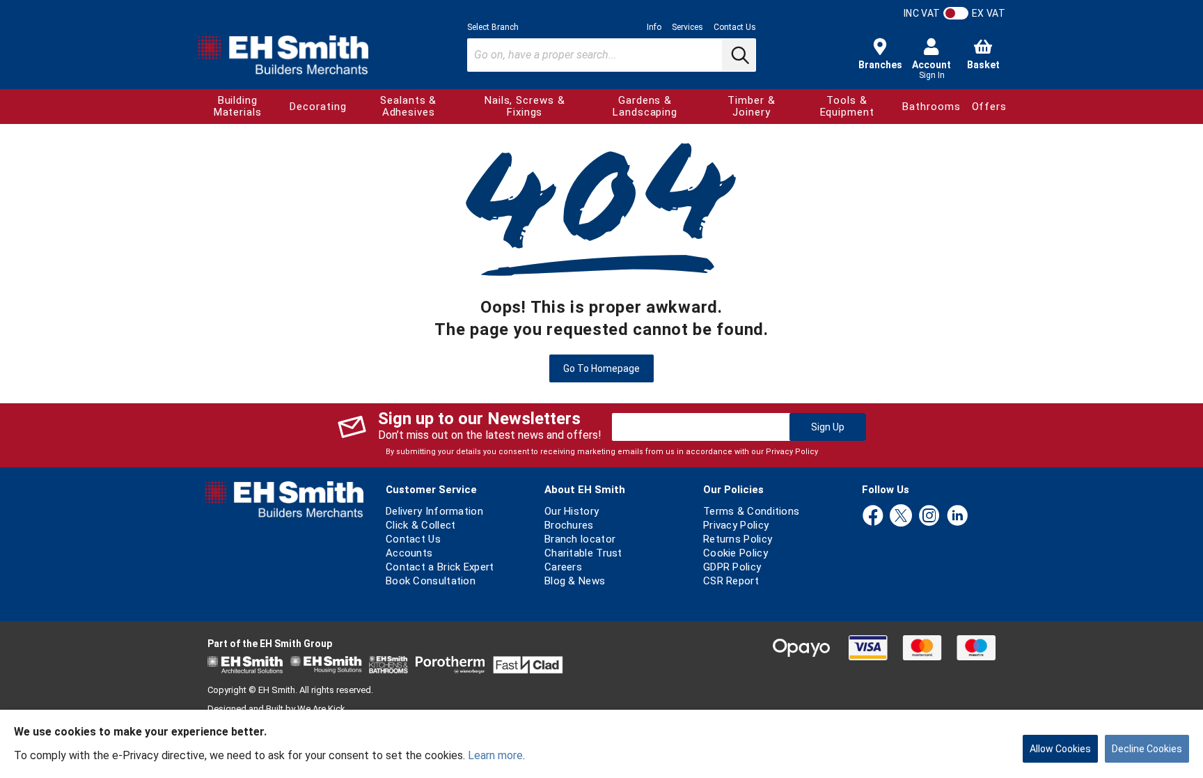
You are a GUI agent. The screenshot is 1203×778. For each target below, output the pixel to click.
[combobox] (611, 55)
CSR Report (731, 581)
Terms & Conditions (751, 511)
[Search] (738, 55)
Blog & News (574, 581)
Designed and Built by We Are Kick (276, 708)
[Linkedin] (957, 516)
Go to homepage (601, 368)
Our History (571, 511)
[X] (901, 516)
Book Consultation (430, 581)
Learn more (495, 755)
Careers (563, 567)
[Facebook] (873, 516)
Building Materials (238, 106)
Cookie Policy (735, 553)
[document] (601, 744)
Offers (989, 106)
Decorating (318, 106)
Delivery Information (434, 511)
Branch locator (579, 539)
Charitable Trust (583, 553)
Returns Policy (737, 539)
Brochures (569, 525)
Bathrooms (931, 106)
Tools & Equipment (847, 106)
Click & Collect (421, 525)
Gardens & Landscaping (645, 106)
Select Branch (493, 27)
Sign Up (827, 427)
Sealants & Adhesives (408, 106)
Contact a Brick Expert (440, 567)
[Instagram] (929, 516)
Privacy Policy (792, 451)
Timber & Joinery (751, 106)
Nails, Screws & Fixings (525, 106)
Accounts (409, 553)
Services (687, 27)
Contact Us (735, 27)
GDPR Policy (732, 567)
